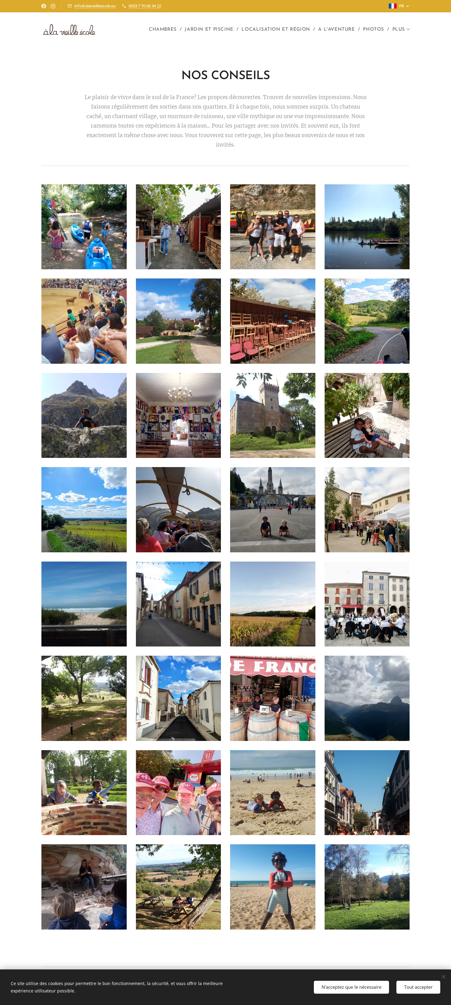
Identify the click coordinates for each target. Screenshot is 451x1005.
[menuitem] (164, 29)
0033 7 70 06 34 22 (145, 6)
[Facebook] (44, 6)
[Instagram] (53, 6)
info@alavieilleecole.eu (95, 6)
